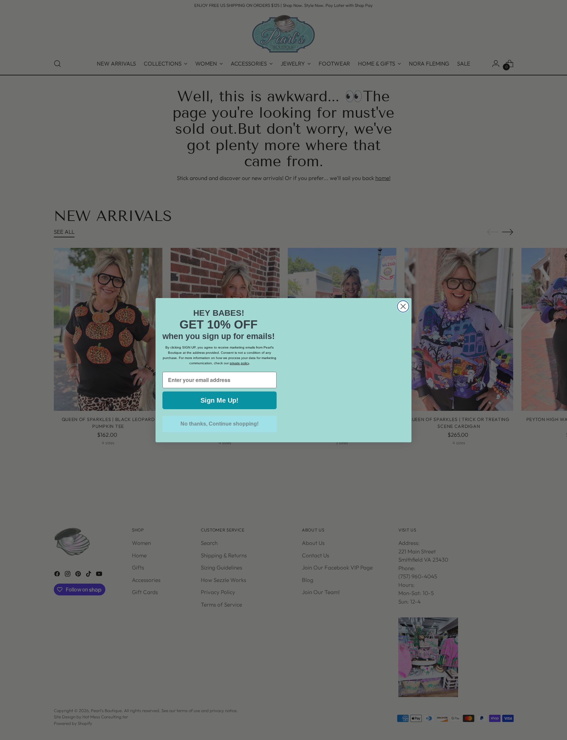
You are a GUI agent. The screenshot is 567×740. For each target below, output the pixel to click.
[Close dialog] (403, 306)
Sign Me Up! (219, 400)
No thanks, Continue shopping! (219, 424)
